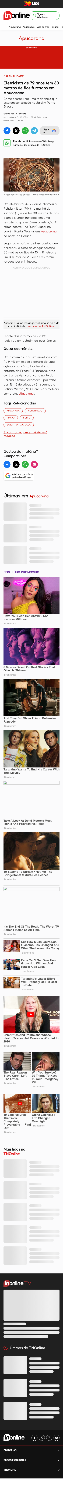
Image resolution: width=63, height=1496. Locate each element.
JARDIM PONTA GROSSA (18, 424)
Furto (26, 417)
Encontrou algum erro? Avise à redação (25, 433)
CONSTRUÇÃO (35, 410)
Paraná (54, 26)
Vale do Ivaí (43, 26)
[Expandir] (58, 1469)
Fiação (11, 417)
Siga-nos (46, 130)
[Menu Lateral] (5, 27)
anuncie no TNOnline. (41, 326)
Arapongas (28, 26)
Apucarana (14, 26)
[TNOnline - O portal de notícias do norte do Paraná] (17, 15)
